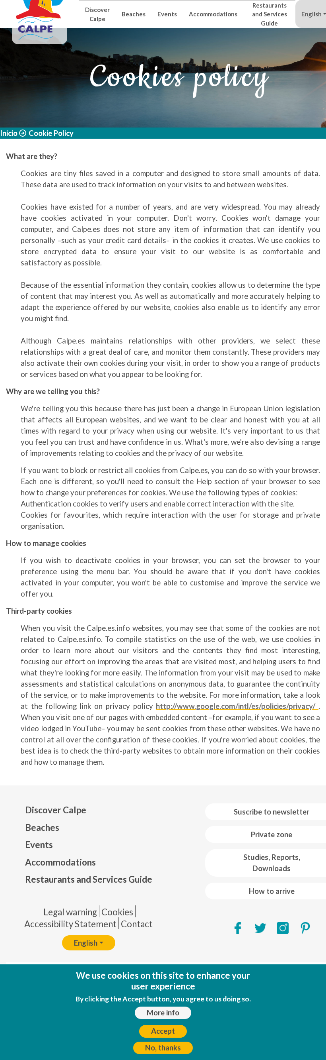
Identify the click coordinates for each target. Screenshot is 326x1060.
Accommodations (213, 14)
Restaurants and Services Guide (269, 14)
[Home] (39, 14)
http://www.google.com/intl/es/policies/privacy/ (237, 706)
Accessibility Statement (70, 924)
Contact (137, 924)
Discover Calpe (97, 14)
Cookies (117, 912)
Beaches (134, 14)
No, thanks (163, 1047)
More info (163, 1012)
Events (167, 14)
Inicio (8, 133)
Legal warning (70, 912)
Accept (163, 1031)
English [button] (85, 942)
